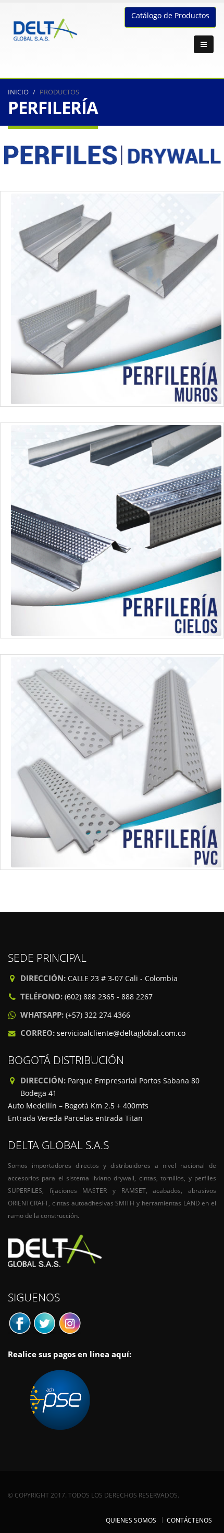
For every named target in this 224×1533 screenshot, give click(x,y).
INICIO (18, 91)
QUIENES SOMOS (131, 1520)
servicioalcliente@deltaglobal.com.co (121, 1033)
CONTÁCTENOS (189, 1520)
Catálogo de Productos (170, 15)
